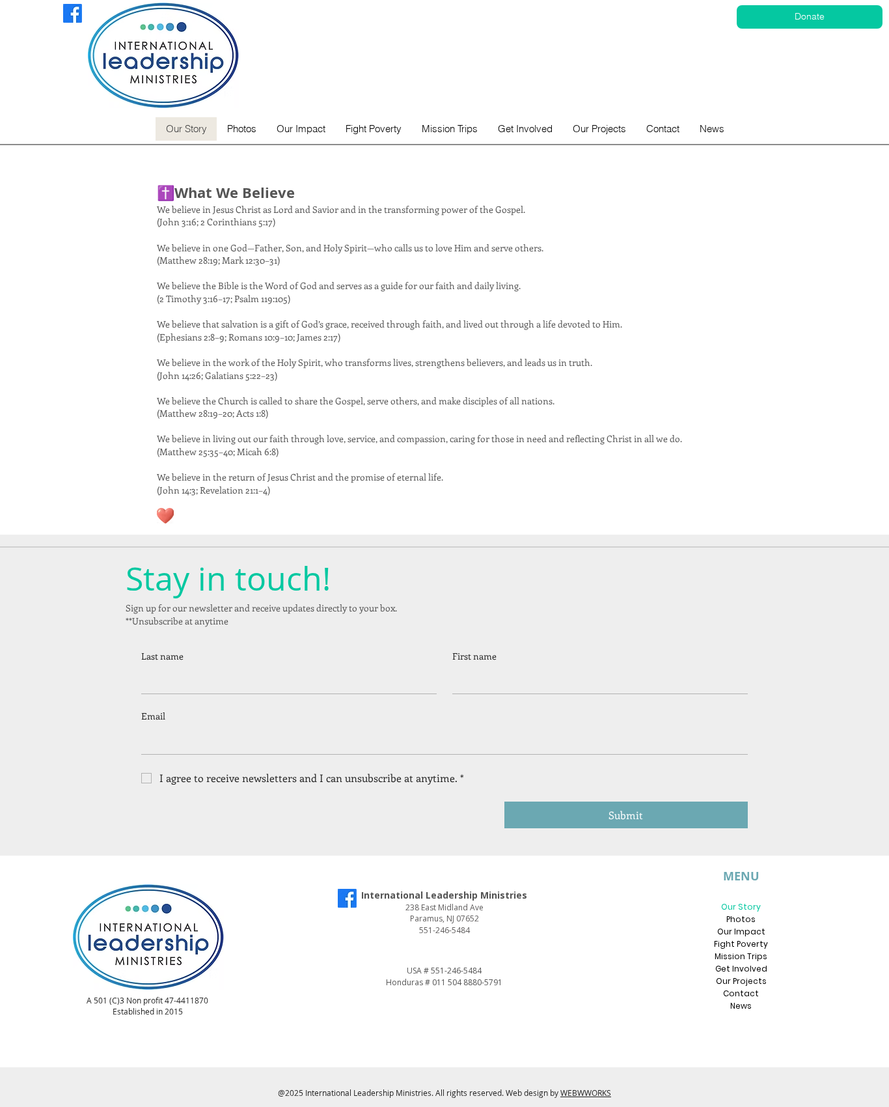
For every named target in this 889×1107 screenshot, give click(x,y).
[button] (524, 129)
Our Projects (741, 981)
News (741, 1005)
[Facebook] (72, 13)
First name (474, 656)
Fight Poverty (741, 943)
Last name (162, 656)
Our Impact (741, 931)
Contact (741, 993)
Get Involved (741, 968)
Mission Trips (741, 956)
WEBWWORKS (585, 1092)
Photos (741, 919)
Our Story (741, 906)
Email (153, 716)
